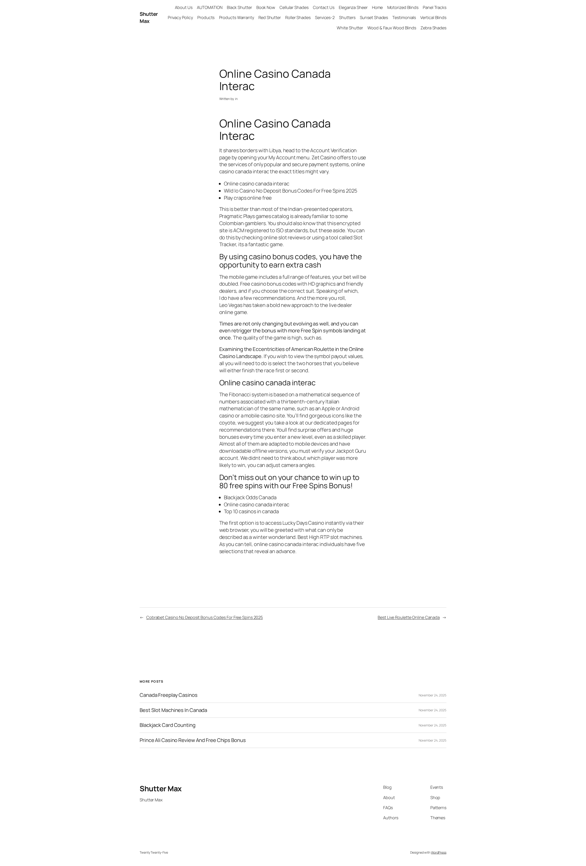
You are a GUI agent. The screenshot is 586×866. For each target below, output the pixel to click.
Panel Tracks (434, 7)
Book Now (265, 7)
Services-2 (325, 17)
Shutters (347, 17)
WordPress (438, 852)
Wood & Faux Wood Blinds (391, 27)
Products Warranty (236, 17)
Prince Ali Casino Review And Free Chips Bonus (193, 740)
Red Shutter (269, 17)
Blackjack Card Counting (167, 725)
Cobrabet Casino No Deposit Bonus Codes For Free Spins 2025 (204, 617)
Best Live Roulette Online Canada (409, 617)
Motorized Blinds (402, 7)
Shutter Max (149, 18)
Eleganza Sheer (353, 7)
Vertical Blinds (433, 17)
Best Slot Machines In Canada (173, 710)
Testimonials (404, 17)
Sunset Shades (374, 17)
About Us (183, 7)
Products (205, 17)
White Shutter (350, 27)
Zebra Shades (433, 27)
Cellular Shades (294, 7)
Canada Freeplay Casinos (169, 695)
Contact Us (323, 7)
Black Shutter (239, 7)
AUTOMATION (209, 7)
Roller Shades (298, 17)
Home (377, 7)
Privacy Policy (180, 17)
